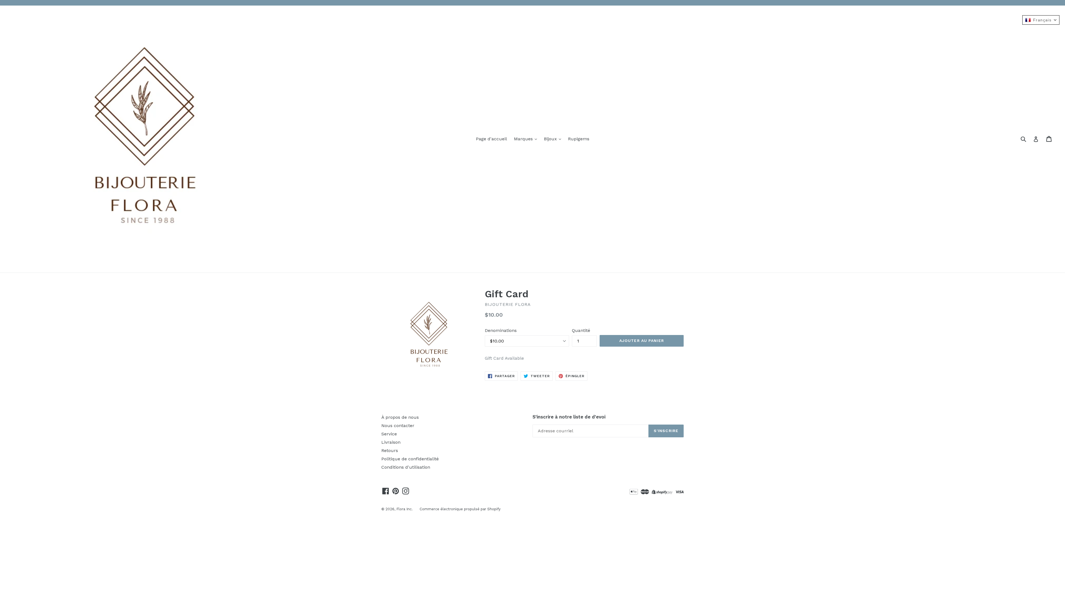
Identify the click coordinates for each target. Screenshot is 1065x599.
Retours (389, 450)
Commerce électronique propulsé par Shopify (460, 509)
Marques (524, 138)
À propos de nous (400, 417)
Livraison (390, 442)
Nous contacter (397, 425)
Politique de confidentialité (410, 458)
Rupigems (578, 138)
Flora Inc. (404, 509)
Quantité (581, 330)
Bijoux (551, 138)
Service (389, 433)
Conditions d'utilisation (405, 467)
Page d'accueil (491, 138)
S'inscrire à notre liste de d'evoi (568, 417)
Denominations (501, 330)
